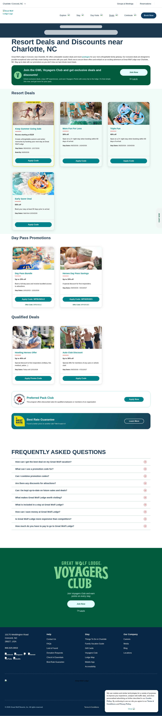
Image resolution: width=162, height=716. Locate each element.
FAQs (49, 644)
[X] (25, 654)
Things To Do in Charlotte (95, 639)
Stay (78, 15)
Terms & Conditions (91, 707)
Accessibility (90, 667)
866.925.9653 (11, 648)
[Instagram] (18, 654)
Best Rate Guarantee (55, 662)
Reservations (145, 4)
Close (130, 709)
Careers (127, 639)
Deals (111, 15)
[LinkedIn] (17, 658)
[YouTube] (8, 658)
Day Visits (94, 15)
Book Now (148, 15)
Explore (63, 15)
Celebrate (128, 15)
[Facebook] (9, 654)
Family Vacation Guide (94, 644)
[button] (81, 461)
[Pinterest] (31, 654)
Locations (128, 653)
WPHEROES (81, 305)
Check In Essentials (55, 657)
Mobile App (90, 662)
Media (126, 644)
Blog (125, 648)
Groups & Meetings (125, 4)
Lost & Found (52, 648)
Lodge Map (90, 657)
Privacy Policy (125, 704)
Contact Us (51, 639)
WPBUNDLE (33, 305)
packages (86, 57)
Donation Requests (55, 653)
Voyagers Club (91, 653)
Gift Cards (89, 648)
